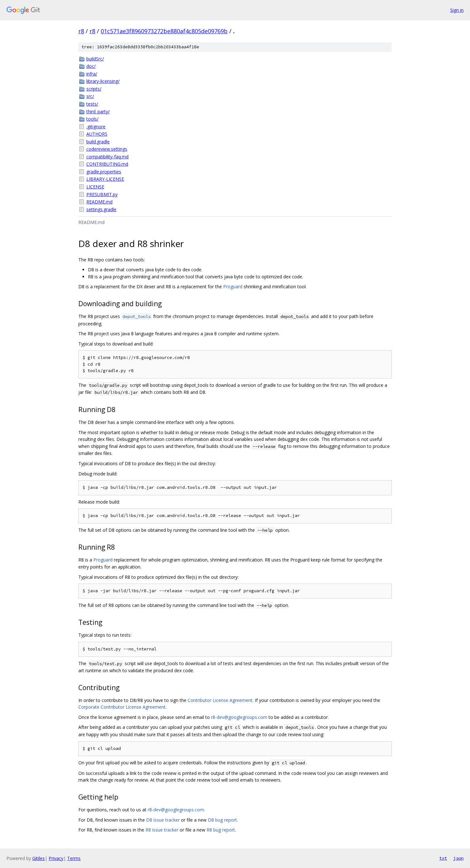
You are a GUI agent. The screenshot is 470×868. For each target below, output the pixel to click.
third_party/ (98, 111)
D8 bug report (222, 820)
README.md (99, 202)
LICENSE (95, 187)
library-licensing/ (103, 81)
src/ (90, 96)
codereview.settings (106, 149)
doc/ (91, 66)
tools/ (92, 119)
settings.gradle (101, 209)
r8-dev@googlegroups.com (239, 717)
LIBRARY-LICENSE (105, 179)
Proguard (232, 286)
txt (443, 858)
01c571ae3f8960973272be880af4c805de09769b (164, 31)
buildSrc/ (95, 59)
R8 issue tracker (161, 830)
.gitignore (96, 126)
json (458, 858)
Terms (74, 858)
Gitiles (38, 858)
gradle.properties (103, 172)
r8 (81, 31)
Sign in (457, 10)
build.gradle (98, 142)
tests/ (92, 104)
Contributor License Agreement (220, 700)
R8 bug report (221, 830)
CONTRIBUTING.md (107, 164)
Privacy (56, 858)
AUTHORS (96, 134)
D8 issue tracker (163, 820)
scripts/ (93, 89)
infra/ (91, 74)
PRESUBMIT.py (102, 194)
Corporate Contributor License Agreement (122, 707)
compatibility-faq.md (107, 157)
